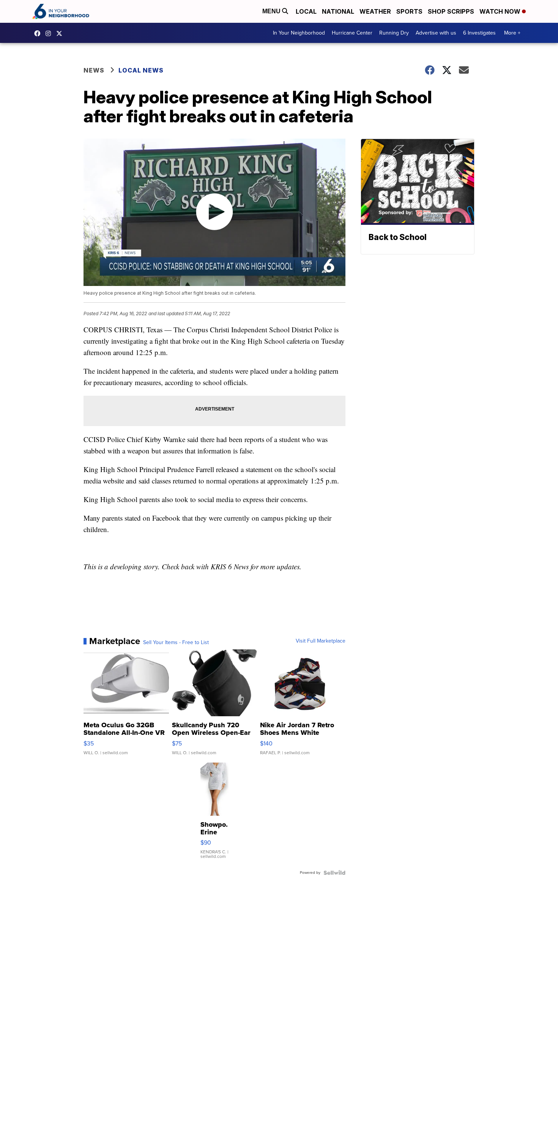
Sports (409, 11)
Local (306, 11)
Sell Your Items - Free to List (176, 642)
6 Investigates (479, 33)
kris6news (50, 33)
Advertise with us (436, 33)
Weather (375, 11)
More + (512, 33)
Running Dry (394, 33)
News (94, 70)
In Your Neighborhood (299, 33)
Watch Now (500, 11)
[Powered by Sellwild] (334, 872)
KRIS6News (39, 33)
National (338, 11)
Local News (141, 70)
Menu (272, 11)
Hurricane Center (352, 33)
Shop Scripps (451, 11)
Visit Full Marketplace (320, 641)
